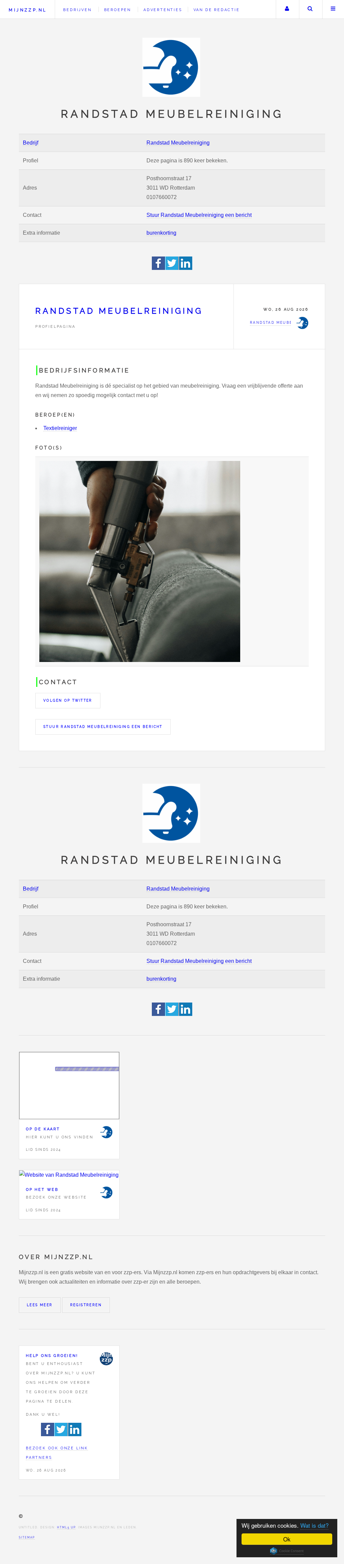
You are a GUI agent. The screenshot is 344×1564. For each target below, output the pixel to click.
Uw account (287, 9)
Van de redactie (217, 9)
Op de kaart (43, 1129)
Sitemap (27, 1537)
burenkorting (161, 233)
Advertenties (162, 9)
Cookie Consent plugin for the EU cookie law (287, 1551)
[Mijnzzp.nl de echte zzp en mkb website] (172, 67)
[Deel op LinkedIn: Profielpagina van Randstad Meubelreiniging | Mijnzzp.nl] (185, 268)
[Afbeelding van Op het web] (69, 1175)
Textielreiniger (60, 428)
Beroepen (117, 9)
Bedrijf (30, 143)
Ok (287, 1539)
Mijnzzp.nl (28, 9)
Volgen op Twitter (67, 700)
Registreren (86, 1305)
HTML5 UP (66, 1527)
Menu (333, 9)
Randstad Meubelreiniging (178, 143)
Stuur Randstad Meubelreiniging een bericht (199, 215)
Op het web (42, 1189)
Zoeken (310, 9)
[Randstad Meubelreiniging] (106, 1132)
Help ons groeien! (52, 1355)
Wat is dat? (314, 1525)
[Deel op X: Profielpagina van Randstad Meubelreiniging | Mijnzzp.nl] (172, 268)
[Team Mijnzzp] (106, 1358)
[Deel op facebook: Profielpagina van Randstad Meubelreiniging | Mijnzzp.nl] (159, 268)
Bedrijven (77, 9)
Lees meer (40, 1305)
